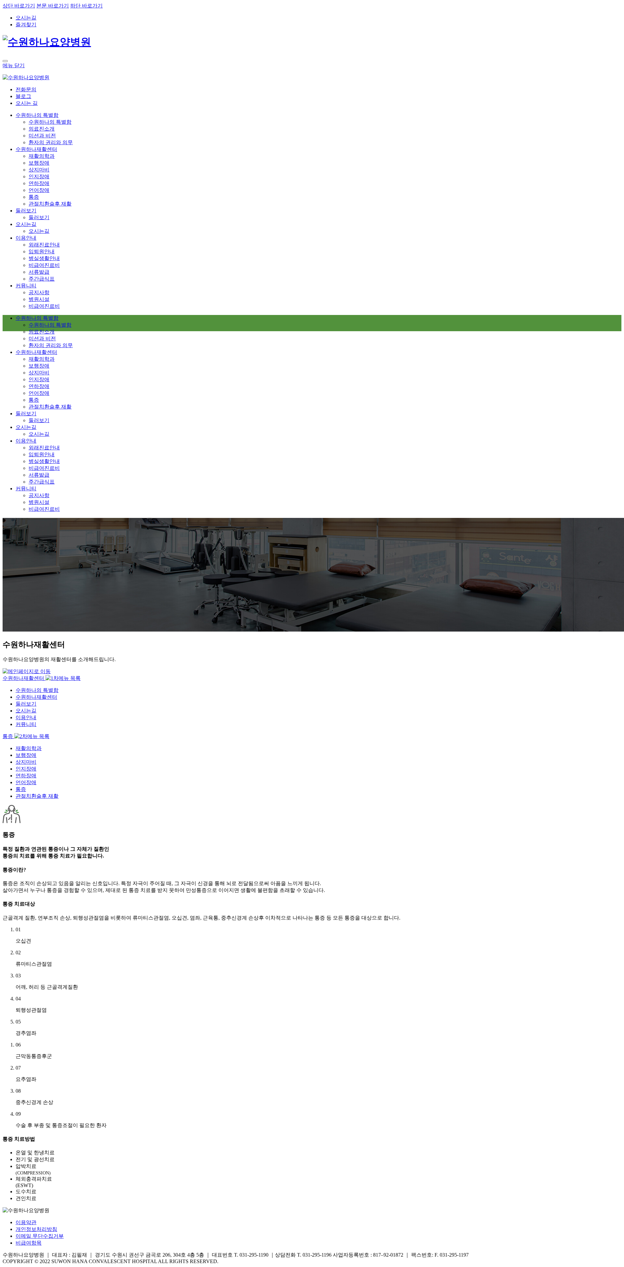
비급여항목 (29, 1243)
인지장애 (39, 176)
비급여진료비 (44, 265)
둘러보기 (26, 210)
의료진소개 (42, 129)
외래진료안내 (44, 244)
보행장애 (39, 163)
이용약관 (26, 1222)
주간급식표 (42, 279)
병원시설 (39, 299)
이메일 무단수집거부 (40, 1236)
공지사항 (39, 292)
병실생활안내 (44, 258)
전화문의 (26, 89)
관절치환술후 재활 (50, 204)
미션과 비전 (42, 135)
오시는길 (26, 17)
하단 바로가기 (86, 5)
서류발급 (39, 272)
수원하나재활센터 (36, 149)
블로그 (23, 96)
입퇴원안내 (42, 251)
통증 (34, 197)
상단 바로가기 (19, 5)
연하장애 (39, 183)
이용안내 (26, 238)
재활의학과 (42, 156)
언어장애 (39, 190)
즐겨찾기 (26, 24)
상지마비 (39, 169)
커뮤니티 (26, 285)
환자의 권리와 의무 (51, 142)
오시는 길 (27, 103)
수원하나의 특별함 (37, 115)
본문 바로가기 (52, 5)
